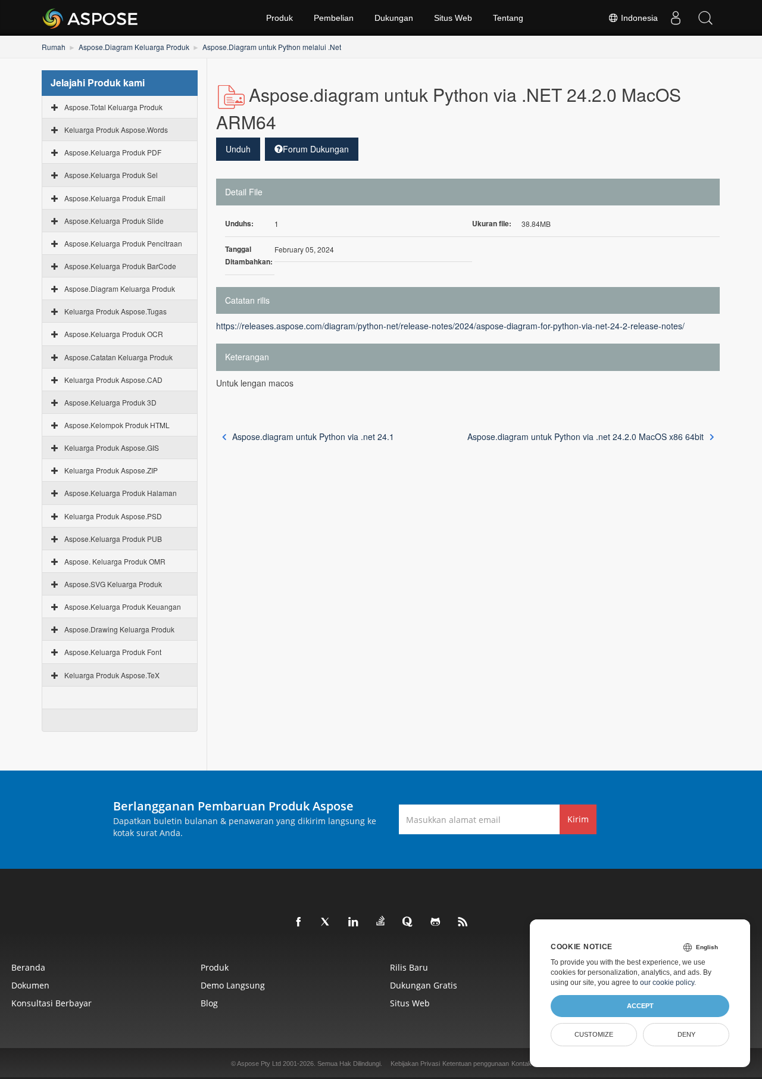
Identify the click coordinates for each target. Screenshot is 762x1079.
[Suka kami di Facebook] (299, 922)
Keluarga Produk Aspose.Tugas (115, 311)
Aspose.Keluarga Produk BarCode (120, 266)
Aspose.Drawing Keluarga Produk (119, 629)
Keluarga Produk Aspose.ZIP (111, 470)
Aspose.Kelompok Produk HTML (117, 425)
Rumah (53, 47)
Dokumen (30, 985)
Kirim (578, 819)
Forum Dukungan (316, 149)
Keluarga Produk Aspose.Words (116, 129)
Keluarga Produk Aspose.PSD (113, 516)
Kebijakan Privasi (415, 1063)
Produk (279, 18)
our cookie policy (667, 982)
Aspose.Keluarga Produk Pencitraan (123, 243)
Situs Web (453, 18)
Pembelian (334, 18)
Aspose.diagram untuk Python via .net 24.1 (313, 436)
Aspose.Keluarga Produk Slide (114, 221)
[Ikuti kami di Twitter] (326, 922)
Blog (209, 1003)
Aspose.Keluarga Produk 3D (110, 402)
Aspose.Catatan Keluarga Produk (118, 357)
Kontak (521, 1063)
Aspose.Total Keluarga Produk (113, 107)
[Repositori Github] (436, 922)
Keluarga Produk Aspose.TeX (112, 675)
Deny (686, 1034)
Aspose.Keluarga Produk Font (112, 652)
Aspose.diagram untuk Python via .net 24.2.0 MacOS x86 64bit (585, 436)
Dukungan (393, 18)
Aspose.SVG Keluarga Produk (113, 584)
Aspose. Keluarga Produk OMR (114, 561)
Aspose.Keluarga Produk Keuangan (122, 606)
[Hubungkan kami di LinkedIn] (353, 922)
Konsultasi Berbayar (51, 1003)
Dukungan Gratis (423, 985)
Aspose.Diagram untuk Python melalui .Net (271, 47)
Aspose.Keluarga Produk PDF (112, 152)
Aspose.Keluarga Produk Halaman (120, 493)
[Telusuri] (705, 18)
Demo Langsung (233, 985)
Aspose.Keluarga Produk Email (114, 198)
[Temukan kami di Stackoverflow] (381, 921)
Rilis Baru (409, 967)
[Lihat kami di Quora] (408, 922)
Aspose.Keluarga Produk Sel (111, 175)
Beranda (28, 967)
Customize (593, 1034)
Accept (640, 1005)
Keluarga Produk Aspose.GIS (111, 447)
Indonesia (638, 18)
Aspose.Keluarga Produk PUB (113, 539)
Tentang (508, 18)
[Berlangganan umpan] (463, 922)
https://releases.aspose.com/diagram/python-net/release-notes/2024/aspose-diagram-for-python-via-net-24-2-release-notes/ (450, 326)
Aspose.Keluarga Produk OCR (113, 334)
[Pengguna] (676, 18)
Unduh (238, 149)
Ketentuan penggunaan (475, 1063)
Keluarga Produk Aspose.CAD (113, 380)
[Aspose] (91, 18)
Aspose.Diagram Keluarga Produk (134, 47)
